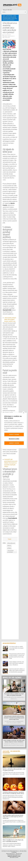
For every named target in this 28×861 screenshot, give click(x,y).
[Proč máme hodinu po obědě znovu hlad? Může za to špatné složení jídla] (14, 686)
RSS (19, 856)
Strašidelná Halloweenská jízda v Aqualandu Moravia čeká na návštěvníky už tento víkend (13, 792)
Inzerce (9, 856)
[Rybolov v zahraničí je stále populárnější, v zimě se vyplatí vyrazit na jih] (14, 761)
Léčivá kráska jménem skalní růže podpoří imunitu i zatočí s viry (10, 319)
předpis (9, 548)
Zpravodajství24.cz (14, 851)
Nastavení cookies (14, 857)
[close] (23, 412)
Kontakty (15, 856)
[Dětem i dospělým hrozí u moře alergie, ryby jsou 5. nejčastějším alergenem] (14, 831)
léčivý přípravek (11, 543)
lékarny (9, 545)
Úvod (4, 15)
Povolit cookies (14, 434)
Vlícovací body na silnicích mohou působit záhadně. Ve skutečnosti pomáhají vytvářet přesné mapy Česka (14, 718)
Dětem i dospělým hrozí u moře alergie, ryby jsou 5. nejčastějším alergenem (13, 840)
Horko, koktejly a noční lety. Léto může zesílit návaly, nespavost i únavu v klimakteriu (14, 741)
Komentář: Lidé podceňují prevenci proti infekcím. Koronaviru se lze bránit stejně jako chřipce (10, 463)
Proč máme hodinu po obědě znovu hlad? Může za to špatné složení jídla (14, 694)
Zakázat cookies (14, 443)
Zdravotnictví (9, 15)
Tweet (9, 539)
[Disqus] (10, 575)
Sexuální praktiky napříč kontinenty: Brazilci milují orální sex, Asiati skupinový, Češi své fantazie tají (13, 817)
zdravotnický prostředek (10, 551)
